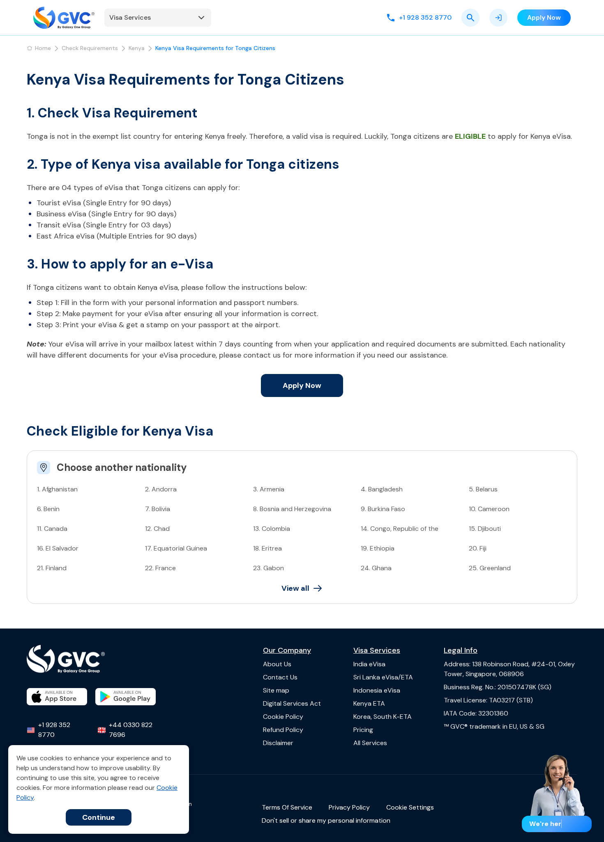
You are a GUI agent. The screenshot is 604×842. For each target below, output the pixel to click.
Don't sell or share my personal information (326, 820)
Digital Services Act (292, 703)
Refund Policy (283, 729)
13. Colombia (271, 528)
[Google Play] (125, 696)
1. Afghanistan (57, 489)
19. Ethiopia (377, 548)
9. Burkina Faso (383, 509)
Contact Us (280, 677)
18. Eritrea (267, 548)
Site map (276, 690)
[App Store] (57, 696)
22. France (160, 568)
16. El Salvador (57, 548)
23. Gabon (268, 568)
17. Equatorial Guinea (176, 548)
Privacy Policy (349, 807)
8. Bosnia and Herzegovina (292, 509)
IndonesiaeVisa (376, 690)
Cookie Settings (410, 807)
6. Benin (48, 509)
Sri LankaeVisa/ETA (383, 677)
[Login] (498, 18)
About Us (277, 664)
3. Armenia (268, 489)
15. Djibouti (485, 528)
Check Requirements (90, 48)
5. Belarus (483, 489)
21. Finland (52, 568)
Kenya (137, 48)
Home (43, 48)
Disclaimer (278, 743)
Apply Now (302, 385)
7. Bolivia (157, 509)
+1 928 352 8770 (54, 729)
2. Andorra (161, 489)
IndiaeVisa (369, 664)
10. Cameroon (489, 509)
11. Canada (52, 528)
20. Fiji (477, 548)
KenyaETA (369, 703)
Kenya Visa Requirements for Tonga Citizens (215, 48)
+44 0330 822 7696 (130, 729)
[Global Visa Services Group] (64, 18)
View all (295, 588)
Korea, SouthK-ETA (382, 716)
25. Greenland (490, 568)
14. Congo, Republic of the (399, 528)
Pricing (363, 729)
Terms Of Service (287, 807)
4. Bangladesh (382, 489)
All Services (370, 743)
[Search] (470, 18)
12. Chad (157, 528)
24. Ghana (376, 568)
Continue (98, 817)
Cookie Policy (283, 716)
